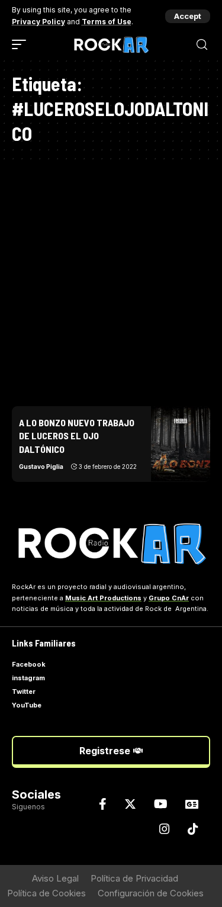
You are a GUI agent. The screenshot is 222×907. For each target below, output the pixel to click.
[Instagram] (164, 828)
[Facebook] (102, 804)
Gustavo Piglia (41, 466)
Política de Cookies (46, 893)
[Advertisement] (111, 277)
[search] (202, 45)
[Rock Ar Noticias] (111, 44)
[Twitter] (130, 804)
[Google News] (191, 804)
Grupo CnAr (169, 598)
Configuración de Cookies (151, 893)
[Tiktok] (193, 828)
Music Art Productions (103, 598)
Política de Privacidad (134, 878)
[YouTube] (160, 804)
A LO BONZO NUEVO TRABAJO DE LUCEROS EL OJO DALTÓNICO (76, 436)
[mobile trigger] (22, 44)
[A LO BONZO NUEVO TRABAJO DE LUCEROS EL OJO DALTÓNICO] (180, 444)
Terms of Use (106, 21)
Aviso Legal (55, 878)
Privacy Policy (38, 21)
